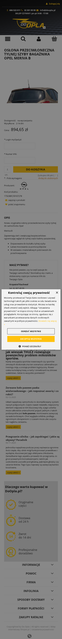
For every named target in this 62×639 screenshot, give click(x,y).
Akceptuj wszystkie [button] (31, 338)
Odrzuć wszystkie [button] (31, 331)
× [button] (57, 293)
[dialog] (31, 319)
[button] (31, 346)
